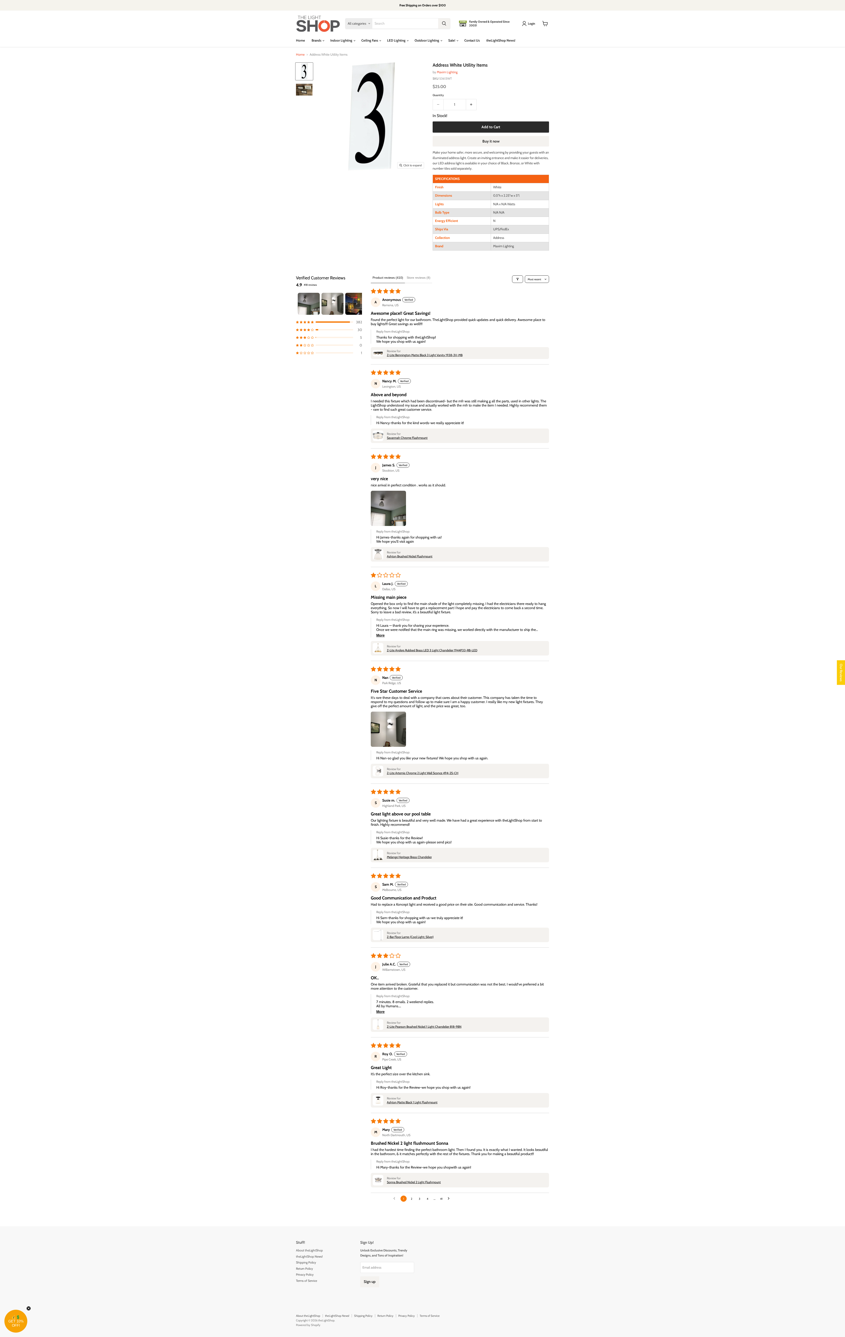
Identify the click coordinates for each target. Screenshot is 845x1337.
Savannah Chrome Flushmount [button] (407, 438)
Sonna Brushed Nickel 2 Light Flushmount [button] (414, 1182)
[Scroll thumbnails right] (356, 303)
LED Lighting (396, 40)
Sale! (452, 40)
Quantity (438, 95)
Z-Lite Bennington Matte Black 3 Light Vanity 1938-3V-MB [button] (425, 355)
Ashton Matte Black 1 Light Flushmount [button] (412, 1102)
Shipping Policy (306, 1262)
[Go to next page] (449, 1199)
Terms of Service (306, 1281)
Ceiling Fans (370, 40)
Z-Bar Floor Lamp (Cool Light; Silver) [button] (410, 937)
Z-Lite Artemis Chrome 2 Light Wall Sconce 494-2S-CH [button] (422, 773)
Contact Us (472, 40)
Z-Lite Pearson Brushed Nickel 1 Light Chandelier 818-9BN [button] (424, 1027)
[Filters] (517, 279)
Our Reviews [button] (841, 672)
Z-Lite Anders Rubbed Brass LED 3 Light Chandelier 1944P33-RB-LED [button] (432, 650)
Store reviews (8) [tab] (418, 277)
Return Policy (304, 1269)
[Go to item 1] (309, 304)
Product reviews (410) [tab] (388, 277)
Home (300, 40)
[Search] (444, 23)
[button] (329, 322)
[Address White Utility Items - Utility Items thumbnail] (304, 71)
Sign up (370, 1281)
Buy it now (491, 141)
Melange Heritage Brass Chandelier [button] (409, 857)
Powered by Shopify (308, 1325)
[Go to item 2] (332, 304)
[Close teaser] (28, 1308)
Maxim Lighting (447, 72)
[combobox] (405, 23)
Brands (317, 40)
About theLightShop (309, 1250)
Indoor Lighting (341, 40)
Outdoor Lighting (427, 40)
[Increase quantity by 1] (471, 104)
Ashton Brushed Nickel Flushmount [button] (409, 556)
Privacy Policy (305, 1275)
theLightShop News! (500, 40)
